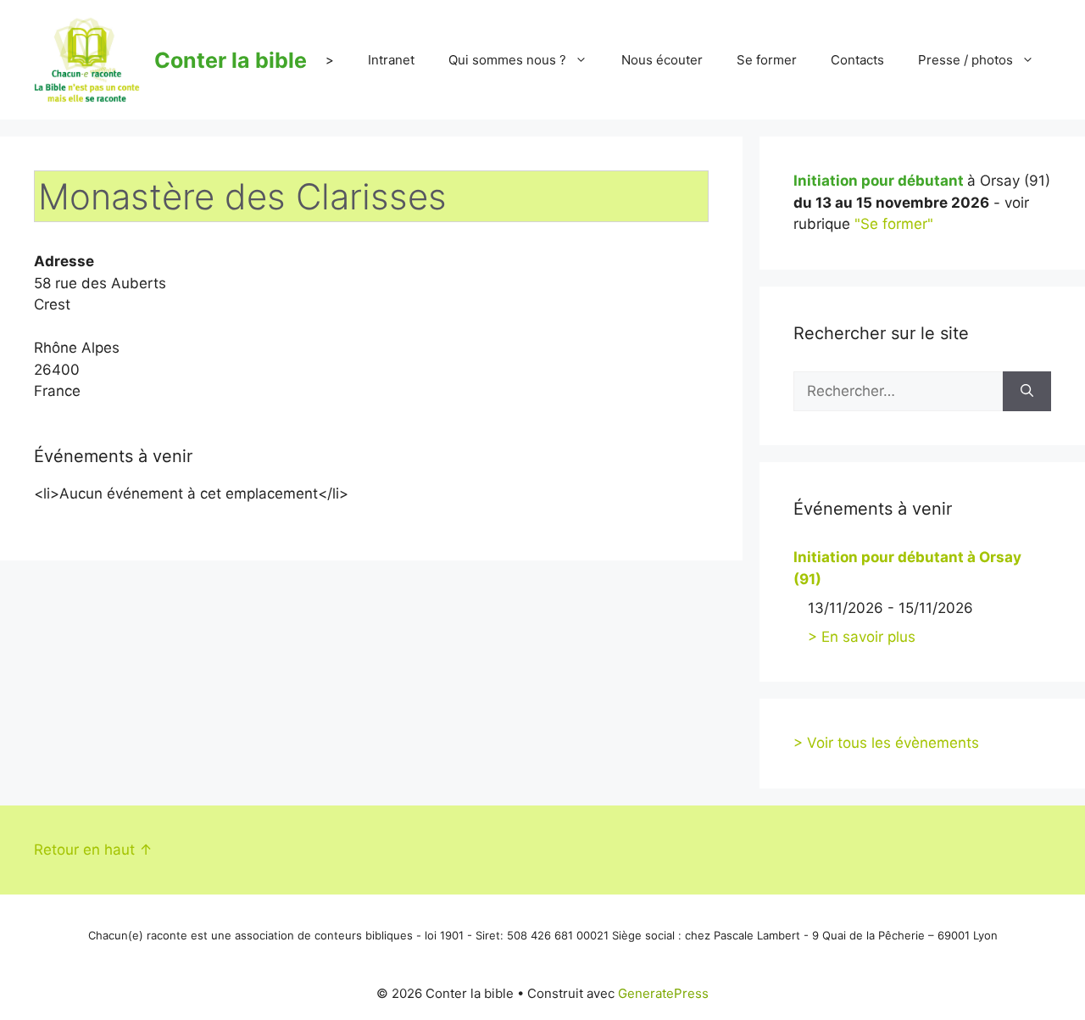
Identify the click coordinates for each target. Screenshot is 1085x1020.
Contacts (857, 60)
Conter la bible (230, 60)
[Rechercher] (1027, 391)
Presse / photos (965, 60)
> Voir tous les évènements (886, 742)
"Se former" (893, 223)
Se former (767, 60)
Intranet (391, 60)
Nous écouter (662, 60)
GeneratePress (663, 993)
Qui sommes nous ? (507, 60)
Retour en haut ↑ (93, 849)
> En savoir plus (861, 636)
